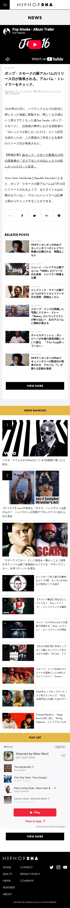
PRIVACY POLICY (30, 874)
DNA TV (7, 874)
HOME (7, 867)
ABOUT (7, 894)
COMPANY (27, 881)
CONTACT (26, 867)
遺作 (35, 91)
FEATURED (9, 887)
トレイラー (55, 91)
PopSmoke (14, 93)
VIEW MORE (35, 386)
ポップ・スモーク (23, 91)
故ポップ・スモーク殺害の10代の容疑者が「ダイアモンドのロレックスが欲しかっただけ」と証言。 (34, 160)
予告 (7, 93)
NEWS (7, 881)
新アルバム (44, 91)
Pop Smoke (9, 91)
